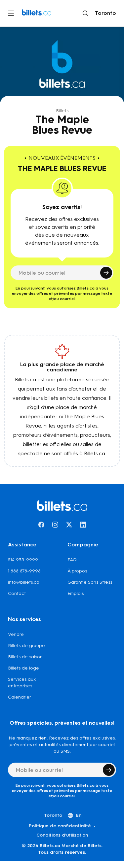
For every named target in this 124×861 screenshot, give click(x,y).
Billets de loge (23, 668)
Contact (17, 593)
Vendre (16, 634)
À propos (77, 571)
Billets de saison (25, 657)
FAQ (72, 560)
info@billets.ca (23, 582)
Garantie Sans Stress (89, 582)
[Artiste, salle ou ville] (85, 13)
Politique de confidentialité (60, 826)
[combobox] (104, 13)
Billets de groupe (26, 645)
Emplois (75, 593)
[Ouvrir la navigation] (11, 13)
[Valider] (106, 273)
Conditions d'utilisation (62, 835)
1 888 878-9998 (24, 571)
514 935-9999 (23, 560)
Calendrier (19, 697)
